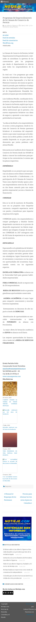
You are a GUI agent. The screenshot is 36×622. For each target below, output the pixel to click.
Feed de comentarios (10, 40)
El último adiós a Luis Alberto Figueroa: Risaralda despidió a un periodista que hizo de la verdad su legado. (17, 552)
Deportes (8, 486)
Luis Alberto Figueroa (11, 25)
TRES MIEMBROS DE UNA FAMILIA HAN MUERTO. (10, 453)
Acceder (6, 35)
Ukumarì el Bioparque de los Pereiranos (10, 497)
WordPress (30, 614)
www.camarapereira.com (12, 376)
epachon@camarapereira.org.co (14, 369)
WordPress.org (8, 43)
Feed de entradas (9, 38)
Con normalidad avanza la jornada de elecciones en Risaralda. (10, 478)
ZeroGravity (30, 604)
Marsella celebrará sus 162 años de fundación (10, 428)
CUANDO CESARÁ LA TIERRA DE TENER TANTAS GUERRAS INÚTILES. (10, 402)
